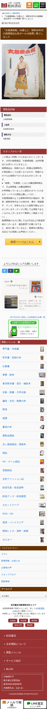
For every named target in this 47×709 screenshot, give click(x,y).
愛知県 (30, 625)
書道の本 (7, 427)
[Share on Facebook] (10, 271)
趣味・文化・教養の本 (14, 401)
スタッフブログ (8, 574)
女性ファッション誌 (13, 479)
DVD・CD (7, 513)
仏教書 (6, 366)
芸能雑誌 (7, 470)
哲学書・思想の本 (11, 357)
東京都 (34, 621)
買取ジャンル (8, 342)
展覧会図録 (8, 435)
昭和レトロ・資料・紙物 (15, 531)
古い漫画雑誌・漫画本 (14, 444)
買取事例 (16, 13)
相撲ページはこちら (22, 241)
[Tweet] (4, 271)
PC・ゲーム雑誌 (11, 461)
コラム (4, 554)
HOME (7, 13)
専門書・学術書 (10, 349)
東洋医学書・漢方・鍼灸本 (16, 383)
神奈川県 (18, 625)
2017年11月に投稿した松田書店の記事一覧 (27, 317)
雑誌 (4, 453)
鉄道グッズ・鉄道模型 (14, 496)
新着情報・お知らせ (10, 561)
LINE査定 (36, 704)
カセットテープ (10, 505)
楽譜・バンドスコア (13, 522)
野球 (4, 409)
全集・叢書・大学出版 (14, 392)
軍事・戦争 (8, 375)
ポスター (7, 539)
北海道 (13, 621)
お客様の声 (6, 568)
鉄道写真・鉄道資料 (13, 487)
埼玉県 (23, 621)
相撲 (4, 418)
